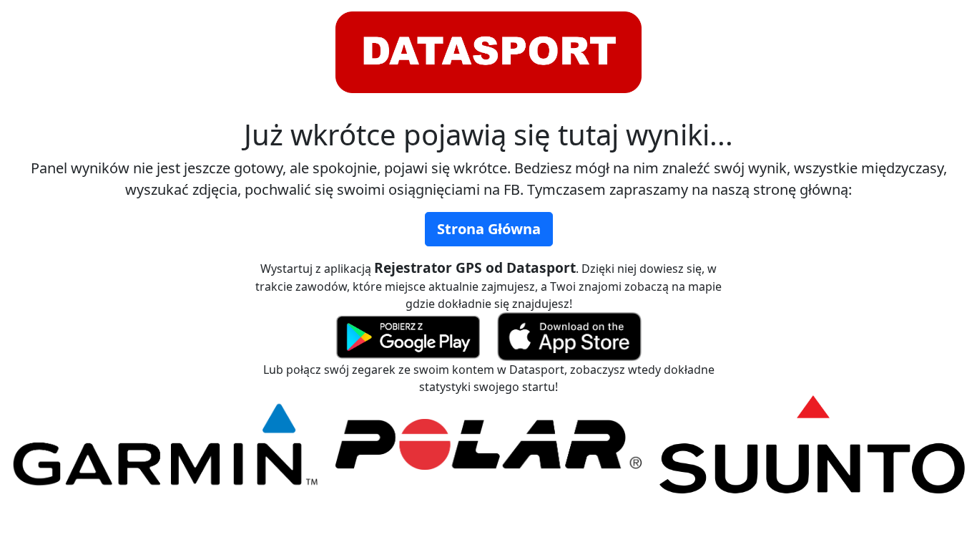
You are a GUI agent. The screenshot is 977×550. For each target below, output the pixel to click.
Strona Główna (489, 228)
